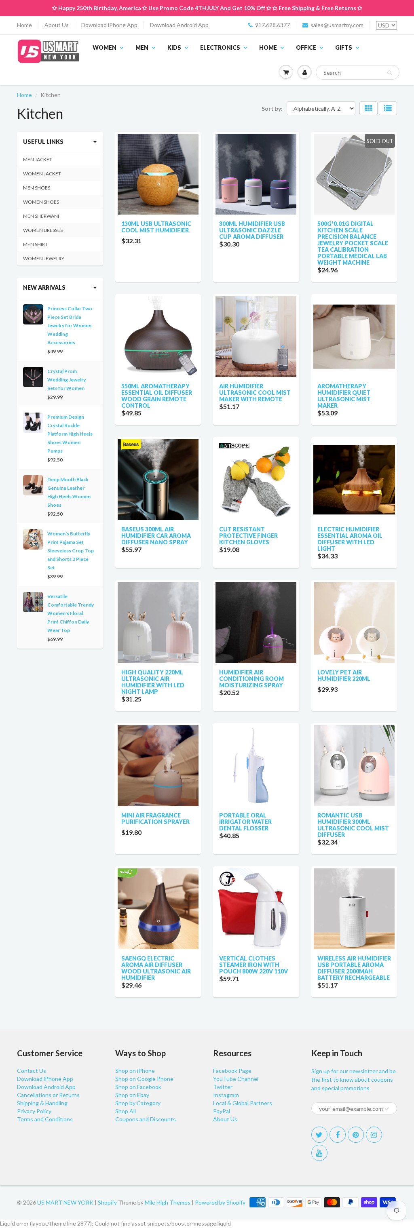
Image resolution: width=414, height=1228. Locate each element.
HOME (268, 47)
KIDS (174, 47)
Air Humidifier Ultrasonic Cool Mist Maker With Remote (255, 392)
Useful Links (43, 141)
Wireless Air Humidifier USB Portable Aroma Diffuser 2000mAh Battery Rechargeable (354, 968)
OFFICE (306, 47)
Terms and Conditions (45, 1119)
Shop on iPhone (135, 1070)
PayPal (221, 1111)
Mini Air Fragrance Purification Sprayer (155, 818)
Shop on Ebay (132, 1094)
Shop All (125, 1111)
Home (24, 24)
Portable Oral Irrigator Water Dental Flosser (245, 822)
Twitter (222, 1086)
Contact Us (31, 1070)
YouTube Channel (235, 1078)
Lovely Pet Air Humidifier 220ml (343, 675)
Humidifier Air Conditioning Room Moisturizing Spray (251, 679)
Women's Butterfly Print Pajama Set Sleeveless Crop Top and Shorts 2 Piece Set (70, 551)
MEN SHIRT (35, 244)
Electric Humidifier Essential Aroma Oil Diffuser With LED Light (349, 539)
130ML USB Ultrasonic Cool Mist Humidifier (156, 227)
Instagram (226, 1094)
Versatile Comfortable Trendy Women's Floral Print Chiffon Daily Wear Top (70, 613)
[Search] (389, 72)
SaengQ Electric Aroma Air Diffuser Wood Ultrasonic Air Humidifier (156, 968)
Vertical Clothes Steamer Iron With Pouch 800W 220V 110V (253, 965)
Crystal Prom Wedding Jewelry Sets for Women (66, 379)
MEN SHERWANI (41, 216)
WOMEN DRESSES (43, 230)
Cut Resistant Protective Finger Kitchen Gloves (248, 536)
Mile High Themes (167, 1202)
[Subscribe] (387, 1108)
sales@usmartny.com (336, 24)
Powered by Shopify (220, 1202)
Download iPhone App (109, 24)
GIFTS (343, 47)
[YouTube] (319, 1153)
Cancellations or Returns (48, 1094)
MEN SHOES (36, 188)
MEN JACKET (37, 159)
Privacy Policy (34, 1111)
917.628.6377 (272, 24)
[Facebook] (338, 1135)
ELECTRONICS (220, 47)
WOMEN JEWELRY (43, 258)
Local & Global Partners (242, 1103)
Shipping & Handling (42, 1103)
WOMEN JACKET (42, 174)
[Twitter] (319, 1135)
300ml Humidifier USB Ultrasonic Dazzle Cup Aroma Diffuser (252, 230)
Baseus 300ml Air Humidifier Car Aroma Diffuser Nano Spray (156, 536)
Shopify (107, 1202)
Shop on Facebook (138, 1086)
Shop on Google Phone (144, 1078)
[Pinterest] (356, 1135)
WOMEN (104, 47)
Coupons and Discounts (145, 1119)
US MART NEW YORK (65, 1202)
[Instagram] (374, 1135)
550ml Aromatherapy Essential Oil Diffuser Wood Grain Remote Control (156, 396)
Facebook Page (232, 1070)
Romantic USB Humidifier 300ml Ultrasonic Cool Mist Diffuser (353, 825)
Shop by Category (138, 1103)
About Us (56, 24)
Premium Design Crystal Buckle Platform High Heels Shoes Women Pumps (70, 434)
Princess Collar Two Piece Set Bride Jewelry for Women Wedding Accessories (69, 325)
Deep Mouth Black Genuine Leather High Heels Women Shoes (69, 492)
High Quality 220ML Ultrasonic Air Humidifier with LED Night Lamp (152, 682)
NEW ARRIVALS (44, 287)
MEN (141, 47)
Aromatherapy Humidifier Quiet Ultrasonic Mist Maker (344, 396)
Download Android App (179, 24)
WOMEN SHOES (41, 202)
